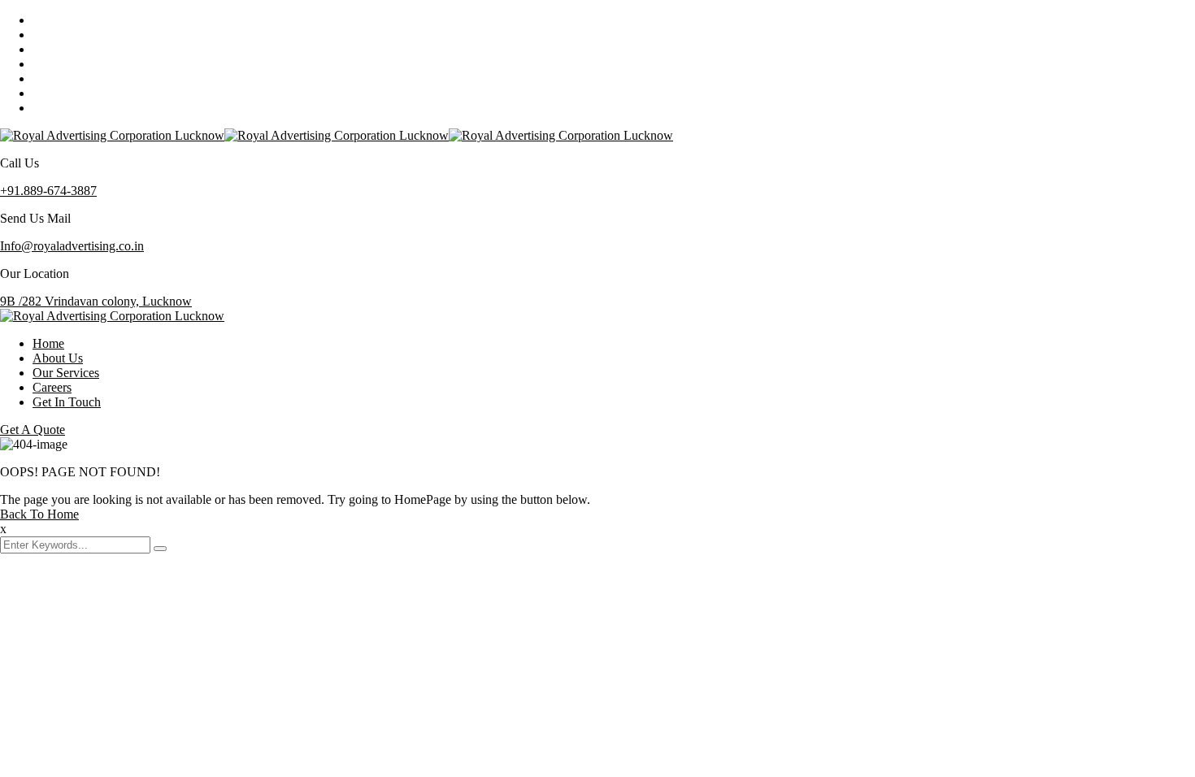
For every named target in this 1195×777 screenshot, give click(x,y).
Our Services (66, 373)
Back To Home (39, 514)
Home (48, 343)
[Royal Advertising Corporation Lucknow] (112, 135)
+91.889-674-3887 (48, 191)
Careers (52, 387)
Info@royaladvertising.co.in (72, 246)
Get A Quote (32, 429)
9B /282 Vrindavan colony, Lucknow (96, 301)
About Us (58, 358)
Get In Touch (67, 402)
